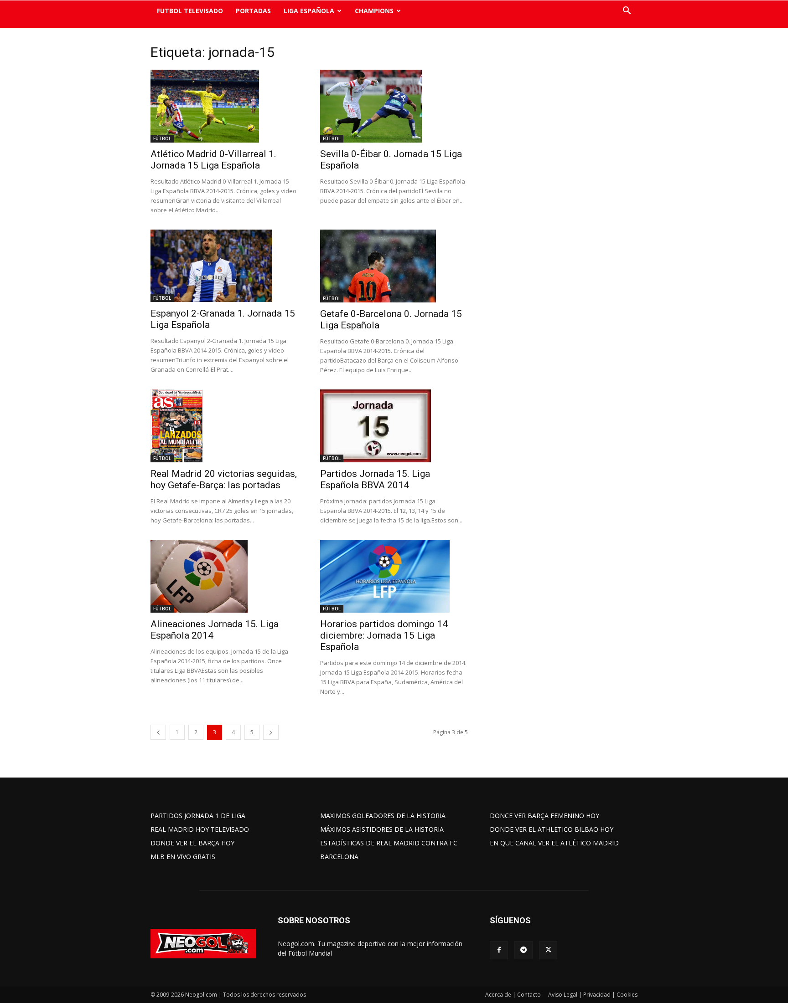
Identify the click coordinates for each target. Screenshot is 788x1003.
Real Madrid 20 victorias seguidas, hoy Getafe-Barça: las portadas (223, 479)
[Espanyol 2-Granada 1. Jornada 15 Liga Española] (224, 266)
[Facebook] (499, 950)
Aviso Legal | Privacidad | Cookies (593, 994)
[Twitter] (548, 950)
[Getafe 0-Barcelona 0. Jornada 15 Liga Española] (394, 266)
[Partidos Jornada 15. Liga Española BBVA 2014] (394, 425)
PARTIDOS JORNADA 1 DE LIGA (197, 815)
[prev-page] (158, 732)
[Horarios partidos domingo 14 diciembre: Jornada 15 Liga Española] (394, 576)
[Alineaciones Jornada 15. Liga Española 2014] (224, 576)
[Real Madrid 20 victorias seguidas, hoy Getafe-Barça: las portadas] (224, 426)
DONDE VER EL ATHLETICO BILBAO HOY (551, 829)
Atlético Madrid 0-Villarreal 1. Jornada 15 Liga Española (213, 159)
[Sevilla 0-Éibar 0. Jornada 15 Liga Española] (394, 106)
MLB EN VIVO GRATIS (182, 856)
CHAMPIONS (374, 10)
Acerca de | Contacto (513, 994)
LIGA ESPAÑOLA (309, 10)
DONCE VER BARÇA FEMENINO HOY (544, 815)
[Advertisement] (558, 184)
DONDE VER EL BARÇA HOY (192, 843)
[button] (627, 11)
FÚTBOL (162, 138)
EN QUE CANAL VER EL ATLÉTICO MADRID (554, 843)
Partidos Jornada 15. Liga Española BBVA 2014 (375, 479)
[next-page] (271, 732)
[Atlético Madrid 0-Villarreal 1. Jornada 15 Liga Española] (224, 106)
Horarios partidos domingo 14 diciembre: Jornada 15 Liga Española (384, 635)
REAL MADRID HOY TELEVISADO (199, 829)
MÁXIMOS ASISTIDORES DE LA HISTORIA (382, 829)
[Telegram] (523, 950)
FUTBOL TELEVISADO (190, 10)
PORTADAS (253, 10)
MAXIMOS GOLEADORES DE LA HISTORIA (383, 815)
